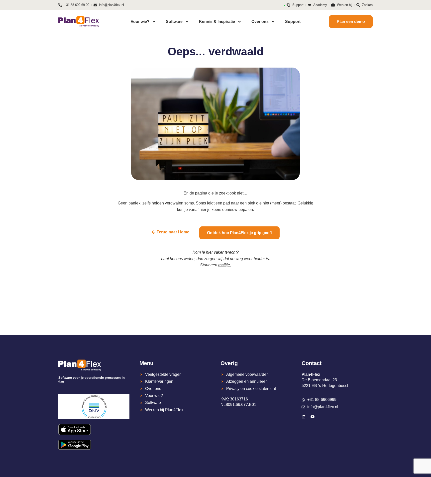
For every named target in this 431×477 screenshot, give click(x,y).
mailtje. (224, 265)
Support (293, 21)
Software (174, 21)
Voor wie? (140, 21)
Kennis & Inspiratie (217, 21)
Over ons (260, 21)
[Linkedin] (304, 417)
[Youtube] (313, 417)
